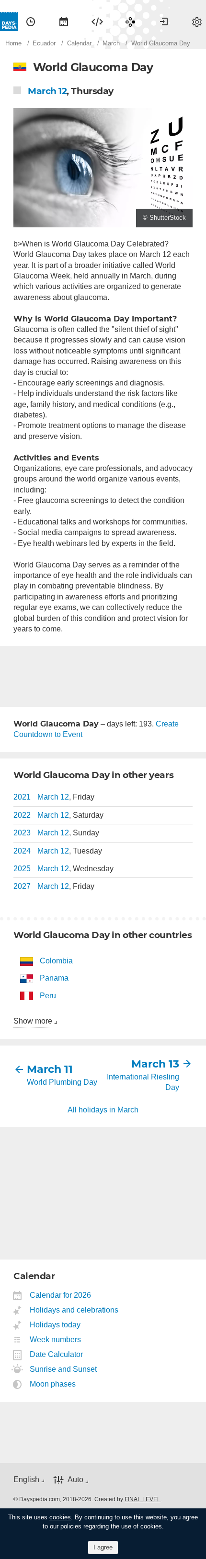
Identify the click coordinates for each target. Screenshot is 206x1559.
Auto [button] (75, 1480)
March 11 (50, 1069)
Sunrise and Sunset (63, 1369)
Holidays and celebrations (74, 1310)
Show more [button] (32, 1021)
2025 (22, 869)
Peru (48, 996)
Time (31, 21)
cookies (60, 1517)
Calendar (64, 21)
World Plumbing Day (62, 1082)
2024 (22, 851)
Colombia (56, 961)
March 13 (155, 1063)
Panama (54, 978)
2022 (22, 815)
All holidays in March (103, 1110)
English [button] (26, 1479)
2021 (22, 797)
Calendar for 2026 (60, 1295)
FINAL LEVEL (142, 1499)
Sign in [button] (164, 21)
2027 (22, 886)
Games (130, 21)
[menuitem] (31, 21)
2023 (22, 833)
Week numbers (55, 1339)
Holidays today (55, 1325)
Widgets (97, 21)
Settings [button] (197, 21)
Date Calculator (56, 1354)
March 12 (47, 90)
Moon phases (53, 1384)
